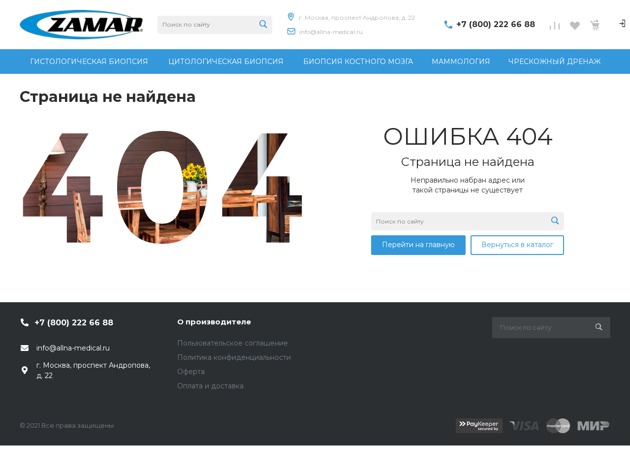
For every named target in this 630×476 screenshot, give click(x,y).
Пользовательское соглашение (232, 343)
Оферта (191, 371)
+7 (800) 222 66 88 (495, 24)
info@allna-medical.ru (331, 31)
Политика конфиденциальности (234, 357)
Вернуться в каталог (517, 244)
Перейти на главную (418, 244)
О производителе (214, 321)
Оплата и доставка (210, 385)
